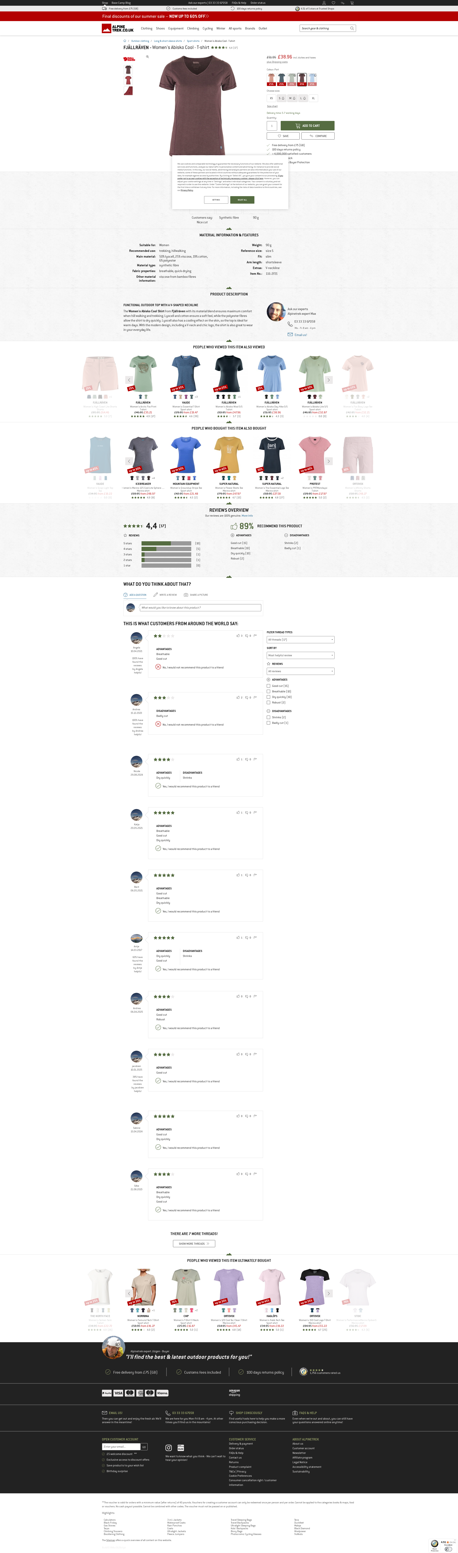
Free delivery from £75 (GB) (123, 8)
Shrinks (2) (291, 543)
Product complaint (240, 1467)
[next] (329, 380)
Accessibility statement (307, 1467)
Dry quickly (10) (240, 553)
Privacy (241, 1471)
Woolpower (300, 1531)
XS (271, 98)
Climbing (193, 28)
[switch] (448, 1549)
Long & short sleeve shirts (168, 41)
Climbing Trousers (113, 1531)
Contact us (235, 1457)
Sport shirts (193, 41)
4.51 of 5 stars (317, 8)
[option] (199, 107)
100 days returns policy (249, 8)
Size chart (272, 106)
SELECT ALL (242, 200)
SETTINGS (216, 200)
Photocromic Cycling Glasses (246, 1534)
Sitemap (110, 1540)
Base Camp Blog (121, 3)
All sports (235, 28)
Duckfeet (299, 1522)
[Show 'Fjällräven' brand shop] (129, 59)
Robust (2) (237, 558)
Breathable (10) (240, 548)
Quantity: (271, 117)
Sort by (272, 648)
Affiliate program (302, 1457)
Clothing (146, 28)
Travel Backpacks (240, 1522)
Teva (296, 1519)
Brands (250, 28)
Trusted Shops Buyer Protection (291, 162)
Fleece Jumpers (175, 1534)
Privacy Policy (187, 190)
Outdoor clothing (140, 41)
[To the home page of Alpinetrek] (119, 28)
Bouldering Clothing (114, 1534)
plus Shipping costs (277, 61)
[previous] (129, 380)
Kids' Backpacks (239, 1528)
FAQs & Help (236, 1453)
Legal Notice (300, 1462)
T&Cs (232, 1471)
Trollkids (298, 1534)
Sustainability (301, 1471)
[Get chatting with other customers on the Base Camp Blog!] (183, 1448)
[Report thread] (255, 636)
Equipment (176, 28)
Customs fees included (185, 8)
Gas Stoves (109, 1525)
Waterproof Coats (176, 1522)
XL (313, 98)
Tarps (106, 1528)
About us (298, 1443)
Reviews (277, 664)
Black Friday (110, 1522)
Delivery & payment (241, 1443)
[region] (230, 182)
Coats (170, 1528)
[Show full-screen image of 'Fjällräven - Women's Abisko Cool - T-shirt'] (147, 56)
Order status (236, 1448)
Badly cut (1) (292, 548)
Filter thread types (280, 632)
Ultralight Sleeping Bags (243, 1525)
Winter (220, 28)
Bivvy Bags (236, 1531)
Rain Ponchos (174, 1525)
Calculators (110, 1519)
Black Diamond (302, 1528)
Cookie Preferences (240, 1476)
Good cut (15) (239, 543)
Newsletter (299, 1453)
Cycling (208, 28)
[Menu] (455, 1541)
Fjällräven (136, 47)
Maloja (297, 1525)
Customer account (304, 1448)
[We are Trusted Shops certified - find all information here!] (303, 1371)
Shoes (160, 28)
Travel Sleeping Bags (241, 1519)
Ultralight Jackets (176, 1531)
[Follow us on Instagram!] (171, 1448)
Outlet (263, 28)
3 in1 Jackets (174, 1519)
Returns (234, 1462)
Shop (105, 3)
